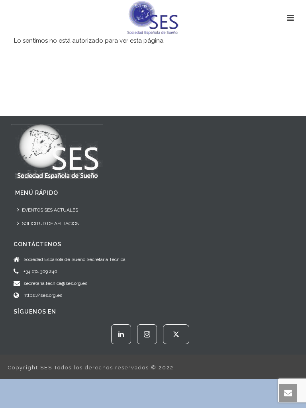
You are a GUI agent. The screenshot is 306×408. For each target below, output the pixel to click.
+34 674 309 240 (40, 271)
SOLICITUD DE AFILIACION (51, 223)
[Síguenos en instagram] (147, 334)
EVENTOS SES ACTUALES (50, 210)
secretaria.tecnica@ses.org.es (55, 283)
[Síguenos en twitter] (176, 334)
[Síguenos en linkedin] (121, 334)
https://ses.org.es (43, 295)
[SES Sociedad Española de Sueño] (153, 18)
